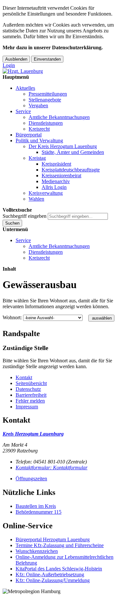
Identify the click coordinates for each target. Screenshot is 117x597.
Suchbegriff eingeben (24, 216)
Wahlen (36, 199)
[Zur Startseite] (23, 71)
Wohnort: (12, 317)
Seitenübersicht (31, 383)
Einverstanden (47, 59)
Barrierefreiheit (31, 395)
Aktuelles (25, 88)
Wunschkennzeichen (37, 551)
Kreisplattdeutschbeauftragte (71, 169)
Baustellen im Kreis (36, 506)
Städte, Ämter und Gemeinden (73, 152)
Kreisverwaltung (46, 193)
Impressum (27, 406)
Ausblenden (16, 59)
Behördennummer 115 (38, 512)
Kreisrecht (39, 129)
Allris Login (54, 187)
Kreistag (37, 158)
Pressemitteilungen (48, 94)
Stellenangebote (45, 99)
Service (23, 111)
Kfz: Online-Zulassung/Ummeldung (53, 580)
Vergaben (38, 105)
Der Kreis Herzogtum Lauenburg (63, 146)
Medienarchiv (56, 181)
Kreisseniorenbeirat (61, 175)
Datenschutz (28, 389)
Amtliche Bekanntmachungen (59, 117)
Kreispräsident (56, 164)
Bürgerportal (29, 134)
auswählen (102, 318)
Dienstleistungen (46, 123)
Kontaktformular (51, 467)
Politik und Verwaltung (39, 140)
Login (9, 65)
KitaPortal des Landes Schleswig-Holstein (59, 568)
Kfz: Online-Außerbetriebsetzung (50, 574)
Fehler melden (30, 401)
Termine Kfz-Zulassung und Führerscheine (60, 545)
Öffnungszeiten (31, 478)
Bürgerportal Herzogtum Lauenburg (53, 539)
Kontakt (24, 377)
